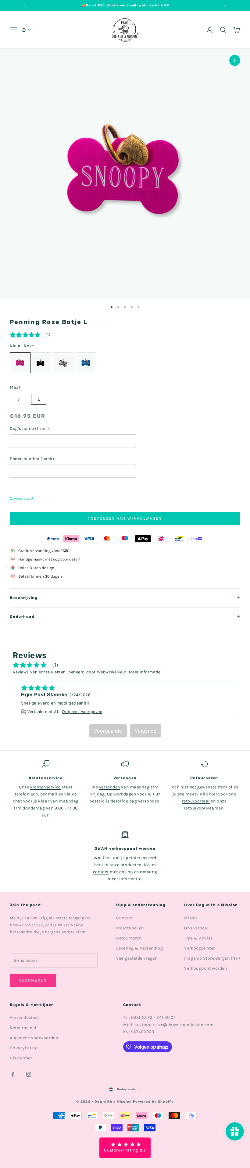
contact (101, 871)
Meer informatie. (145, 672)
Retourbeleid (23, 1027)
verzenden (109, 787)
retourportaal (196, 801)
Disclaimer (21, 1058)
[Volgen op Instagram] (29, 1074)
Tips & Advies (198, 938)
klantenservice (45, 787)
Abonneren (33, 980)
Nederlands (126, 1089)
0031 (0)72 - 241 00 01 (153, 1017)
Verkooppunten (200, 948)
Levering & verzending (139, 948)
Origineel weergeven (82, 711)
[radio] (40, 362)
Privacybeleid (24, 1048)
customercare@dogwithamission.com (173, 1024)
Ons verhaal (196, 928)
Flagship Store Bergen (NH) (212, 958)
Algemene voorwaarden (34, 1037)
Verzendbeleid (24, 1017)
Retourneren (128, 938)
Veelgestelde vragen (137, 958)
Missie (191, 918)
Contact (124, 918)
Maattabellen (130, 928)
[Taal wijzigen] (26, 30)
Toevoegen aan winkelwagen (125, 518)
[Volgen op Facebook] (13, 1074)
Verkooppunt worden (205, 968)
